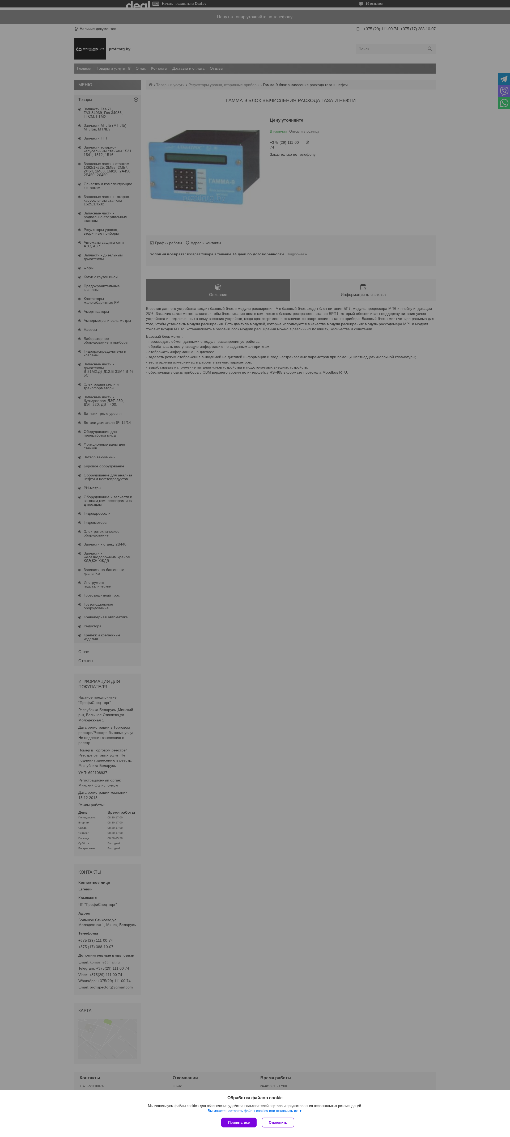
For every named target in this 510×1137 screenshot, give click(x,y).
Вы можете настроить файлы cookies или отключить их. (253, 1111)
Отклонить (278, 1123)
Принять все (239, 1123)
